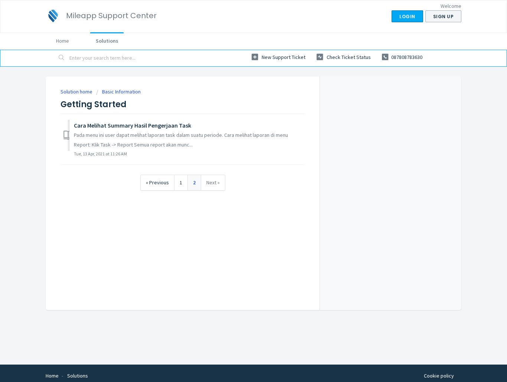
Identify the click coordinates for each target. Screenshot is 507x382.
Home (62, 40)
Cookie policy (439, 375)
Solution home (77, 91)
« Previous (157, 182)
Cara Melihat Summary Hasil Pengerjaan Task (132, 125)
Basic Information (121, 91)
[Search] (62, 58)
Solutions (107, 40)
